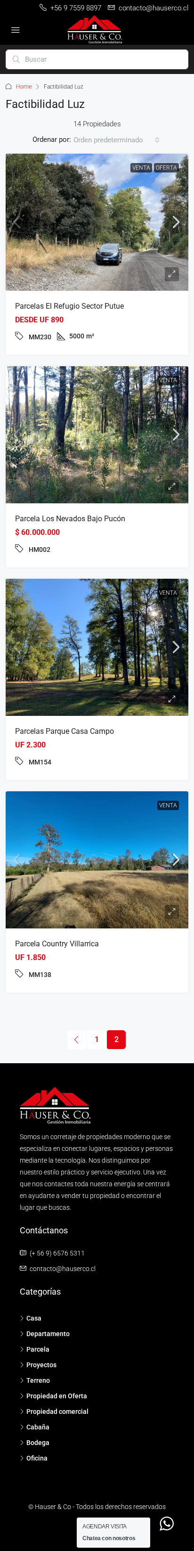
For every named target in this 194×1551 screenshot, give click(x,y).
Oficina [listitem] (37, 1458)
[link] (97, 222)
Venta (141, 167)
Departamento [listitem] (48, 1334)
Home (24, 86)
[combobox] (116, 140)
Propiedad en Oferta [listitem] (56, 1396)
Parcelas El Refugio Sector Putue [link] (69, 306)
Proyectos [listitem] (41, 1365)
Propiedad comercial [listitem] (57, 1411)
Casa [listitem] (33, 1318)
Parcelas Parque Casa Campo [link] (64, 731)
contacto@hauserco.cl (63, 1268)
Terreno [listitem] (38, 1380)
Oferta (166, 167)
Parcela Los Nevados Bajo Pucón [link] (70, 518)
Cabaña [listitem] (37, 1427)
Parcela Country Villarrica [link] (57, 943)
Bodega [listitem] (37, 1442)
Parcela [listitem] (37, 1349)
